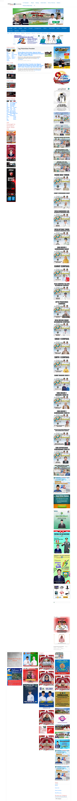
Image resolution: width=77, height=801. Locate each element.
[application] (11, 153)
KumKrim (24, 60)
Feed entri (57, 787)
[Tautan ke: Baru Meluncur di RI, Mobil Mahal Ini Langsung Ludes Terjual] (9, 50)
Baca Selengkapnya (37, 69)
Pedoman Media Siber (57, 649)
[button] (11, 153)
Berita (19, 60)
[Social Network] (34, 5)
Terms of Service (57, 648)
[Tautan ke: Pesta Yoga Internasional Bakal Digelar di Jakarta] (14, 50)
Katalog (55, 647)
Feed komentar (58, 790)
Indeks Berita (60, 647)
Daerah (21, 60)
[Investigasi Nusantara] (14, 4)
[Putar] (8, 160)
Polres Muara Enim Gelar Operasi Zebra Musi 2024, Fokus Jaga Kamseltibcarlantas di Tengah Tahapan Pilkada (31, 54)
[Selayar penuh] (15, 160)
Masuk (66, 646)
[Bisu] (14, 160)
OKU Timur (29, 71)
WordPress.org (58, 792)
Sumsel (28, 60)
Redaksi (62, 648)
